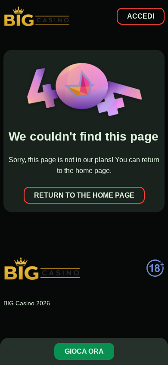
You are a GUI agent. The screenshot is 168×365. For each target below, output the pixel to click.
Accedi (140, 16)
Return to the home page (84, 195)
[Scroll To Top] (157, 323)
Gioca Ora (84, 351)
